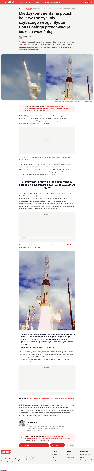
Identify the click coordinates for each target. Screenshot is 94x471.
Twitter (55, 445)
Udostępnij (25, 445)
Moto (38, 2)
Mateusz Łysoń (27, 36)
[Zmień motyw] (87, 2)
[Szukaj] (91, 2)
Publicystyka (57, 2)
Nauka (47, 2)
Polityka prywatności (86, 460)
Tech (21, 2)
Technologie (55, 454)
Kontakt (82, 457)
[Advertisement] (47, 226)
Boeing (25, 42)
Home (22, 8)
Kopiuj (71, 445)
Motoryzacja (55, 460)
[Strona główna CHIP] (9, 2)
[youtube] (22, 430)
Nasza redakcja (85, 454)
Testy (29, 2)
